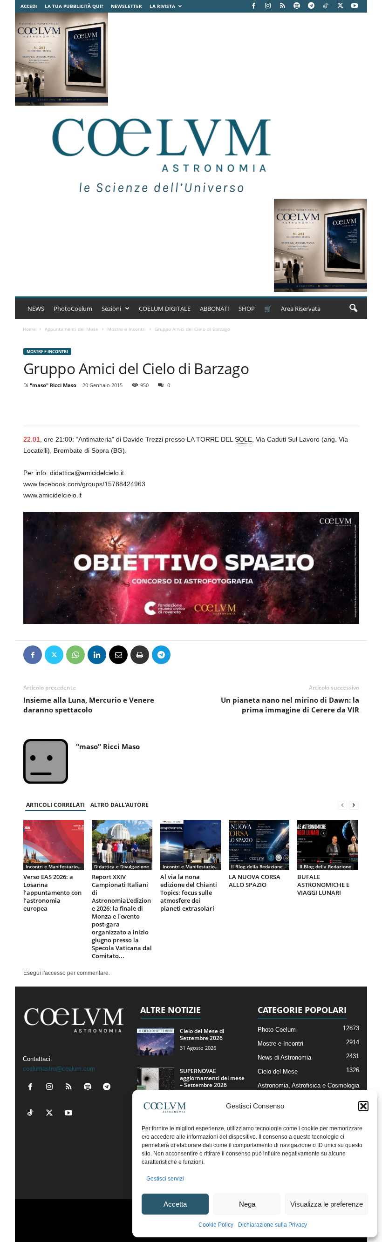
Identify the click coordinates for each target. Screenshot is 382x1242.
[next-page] (353, 805)
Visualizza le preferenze (326, 1204)
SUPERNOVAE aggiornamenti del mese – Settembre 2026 (212, 1078)
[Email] (118, 654)
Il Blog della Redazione (257, 866)
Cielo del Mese (278, 1071)
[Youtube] (354, 6)
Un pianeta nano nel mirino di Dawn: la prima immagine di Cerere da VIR (290, 704)
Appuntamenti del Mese (71, 329)
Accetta (175, 1204)
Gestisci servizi (165, 1178)
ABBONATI (214, 308)
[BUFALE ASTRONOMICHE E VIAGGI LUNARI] (327, 845)
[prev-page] (342, 805)
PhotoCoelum (73, 308)
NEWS (35, 308)
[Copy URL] (204, 654)
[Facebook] (253, 6)
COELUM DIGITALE (165, 308)
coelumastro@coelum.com (59, 1068)
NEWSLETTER (126, 6)
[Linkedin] (97, 654)
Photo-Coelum (277, 1029)
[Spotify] (296, 6)
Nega (247, 1204)
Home (29, 329)
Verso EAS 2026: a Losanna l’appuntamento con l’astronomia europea (52, 893)
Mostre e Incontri (126, 329)
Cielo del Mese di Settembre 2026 (202, 1034)
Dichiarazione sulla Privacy (272, 1225)
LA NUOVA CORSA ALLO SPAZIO (254, 881)
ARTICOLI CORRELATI (55, 805)
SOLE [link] (243, 439)
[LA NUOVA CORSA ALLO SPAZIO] (259, 845)
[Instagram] (267, 6)
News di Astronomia (284, 1057)
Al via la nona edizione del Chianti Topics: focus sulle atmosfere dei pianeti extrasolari (188, 893)
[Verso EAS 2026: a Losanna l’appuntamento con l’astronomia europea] (53, 845)
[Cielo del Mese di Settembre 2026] (155, 1041)
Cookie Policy (215, 1225)
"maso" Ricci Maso (53, 385)
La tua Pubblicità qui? (74, 6)
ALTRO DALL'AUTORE (119, 805)
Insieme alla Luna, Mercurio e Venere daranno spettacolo (88, 704)
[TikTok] (325, 6)
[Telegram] (311, 6)
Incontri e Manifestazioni (54, 866)
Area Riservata (301, 308)
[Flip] (182, 654)
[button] (363, 1106)
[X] (340, 6)
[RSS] (282, 6)
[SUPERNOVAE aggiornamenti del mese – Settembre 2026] (155, 1081)
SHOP (247, 308)
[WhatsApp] (75, 654)
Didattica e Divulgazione (121, 866)
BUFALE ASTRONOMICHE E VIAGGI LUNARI (323, 885)
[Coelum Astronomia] (159, 152)
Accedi (28, 6)
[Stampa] (139, 654)
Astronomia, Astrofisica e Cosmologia (308, 1085)
